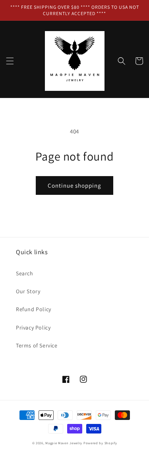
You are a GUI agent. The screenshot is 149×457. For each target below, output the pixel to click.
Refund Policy (33, 309)
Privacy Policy (33, 327)
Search (24, 273)
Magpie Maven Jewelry (63, 443)
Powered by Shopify (100, 443)
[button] (10, 61)
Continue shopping (74, 185)
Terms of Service (37, 345)
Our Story (28, 291)
